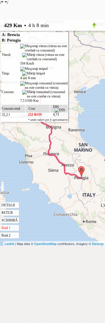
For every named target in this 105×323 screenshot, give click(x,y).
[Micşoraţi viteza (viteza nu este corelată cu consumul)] (44, 48)
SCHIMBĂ (9, 220)
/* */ (34, 118)
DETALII (8, 205)
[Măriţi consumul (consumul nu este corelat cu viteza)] (45, 94)
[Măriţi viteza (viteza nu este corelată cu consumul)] (45, 57)
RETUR (7, 213)
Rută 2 (5, 235)
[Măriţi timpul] (33, 73)
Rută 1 (5, 228)
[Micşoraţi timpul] (34, 69)
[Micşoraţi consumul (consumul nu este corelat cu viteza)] (44, 85)
